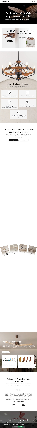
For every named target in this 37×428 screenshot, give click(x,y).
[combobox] (18, 222)
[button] (18, 226)
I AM (9, 220)
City (9, 216)
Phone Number (11, 212)
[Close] (29, 199)
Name (9, 208)
